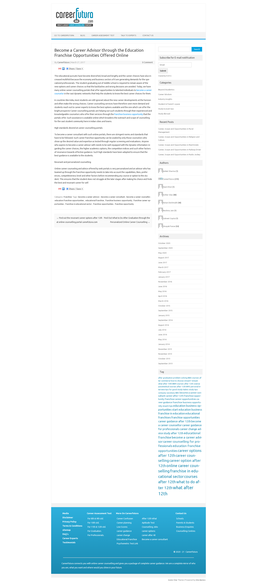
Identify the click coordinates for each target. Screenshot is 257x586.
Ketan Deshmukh (170, 203)
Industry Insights (165, 99)
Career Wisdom (165, 94)
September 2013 (165, 363)
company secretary (166, 393)
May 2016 (162, 291)
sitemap (66, 530)
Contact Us (147, 35)
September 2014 (165, 320)
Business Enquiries (185, 527)
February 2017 (164, 272)
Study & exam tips (166, 109)
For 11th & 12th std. (97, 527)
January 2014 (164, 344)
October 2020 (164, 243)
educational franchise (95, 200)
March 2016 (163, 301)
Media (65, 513)
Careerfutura (63, 62)
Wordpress (201, 580)
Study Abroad (164, 114)
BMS (188, 386)
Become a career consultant (155, 539)
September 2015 (165, 310)
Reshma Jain (168, 210)
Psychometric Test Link (127, 543)
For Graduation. (95, 531)
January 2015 (164, 315)
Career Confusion (125, 518)
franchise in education (171, 413)
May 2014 (162, 339)
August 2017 (163, 258)
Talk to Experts (128, 35)
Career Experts (70, 538)
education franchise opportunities (69, 200)
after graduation (165, 378)
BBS (177, 393)
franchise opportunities (103, 204)
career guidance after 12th (174, 421)
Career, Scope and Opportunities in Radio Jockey (179, 154)
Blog (82, 35)
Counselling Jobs (150, 527)
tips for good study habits (176, 389)
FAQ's (65, 534)
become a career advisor (88, 197)
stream (195, 381)
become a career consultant (113, 197)
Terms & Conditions (72, 526)
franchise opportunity (124, 204)
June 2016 (162, 286)
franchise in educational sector (78, 204)
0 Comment (147, 62)
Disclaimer (67, 517)
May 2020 (162, 253)
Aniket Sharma (169, 171)
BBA (190, 378)
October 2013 (164, 359)
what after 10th (165, 384)
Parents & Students (185, 523)
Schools (180, 518)
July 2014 (162, 330)
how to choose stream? (181, 381)
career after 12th (175, 396)
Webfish (168, 76)
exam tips (168, 406)
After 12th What (149, 518)
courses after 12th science (188, 384)
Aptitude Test (148, 523)
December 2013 (165, 349)
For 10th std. (93, 523)
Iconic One (172, 580)
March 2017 (163, 267)
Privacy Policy (69, 521)
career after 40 (149, 535)
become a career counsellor (138, 197)
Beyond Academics (166, 90)
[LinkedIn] (63, 69)
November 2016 (165, 282)
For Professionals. (96, 535)
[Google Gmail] (60, 69)
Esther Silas (168, 195)
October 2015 (164, 306)
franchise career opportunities (180, 399)
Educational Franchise (127, 539)
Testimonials (68, 542)
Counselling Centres (185, 531)
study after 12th (173, 433)
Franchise (68, 197)
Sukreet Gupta (169, 218)
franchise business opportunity (128, 114)
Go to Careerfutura (64, 35)
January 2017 (164, 277)
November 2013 (165, 354)
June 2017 (162, 262)
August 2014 (163, 325)
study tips (193, 389)
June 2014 (162, 334)
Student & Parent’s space (169, 104)
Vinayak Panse (169, 226)
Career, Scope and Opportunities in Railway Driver (179, 150)
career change (123, 535)
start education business (187, 409)
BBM (174, 384)
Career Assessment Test (102, 35)
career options (148, 531)
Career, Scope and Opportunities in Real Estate (178, 145)
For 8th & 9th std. (96, 518)
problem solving (180, 378)
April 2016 (162, 296)
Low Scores (122, 527)
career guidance (124, 531)
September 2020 (165, 248)
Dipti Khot (167, 187)
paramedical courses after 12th (172, 386)
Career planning (124, 523)
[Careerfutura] (75, 27)
